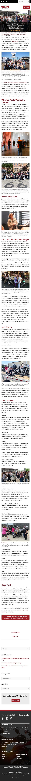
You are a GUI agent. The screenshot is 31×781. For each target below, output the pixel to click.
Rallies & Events (22, 32)
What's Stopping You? (13, 34)
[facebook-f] (2, 1)
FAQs (3, 758)
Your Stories (23, 34)
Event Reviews (5, 32)
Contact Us (19, 758)
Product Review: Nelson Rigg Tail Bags (11, 663)
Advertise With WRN (21, 754)
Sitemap (18, 756)
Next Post (15, 636)
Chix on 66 (15, 41)
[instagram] (4, 1)
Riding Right (5, 34)
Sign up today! (5, 746)
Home (3, 754)
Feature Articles (13, 32)
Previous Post (15, 632)
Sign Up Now (15, 700)
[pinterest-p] (6, 1)
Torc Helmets (4, 542)
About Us (4, 756)
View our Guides (6, 733)
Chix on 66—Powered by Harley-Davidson (21, 71)
